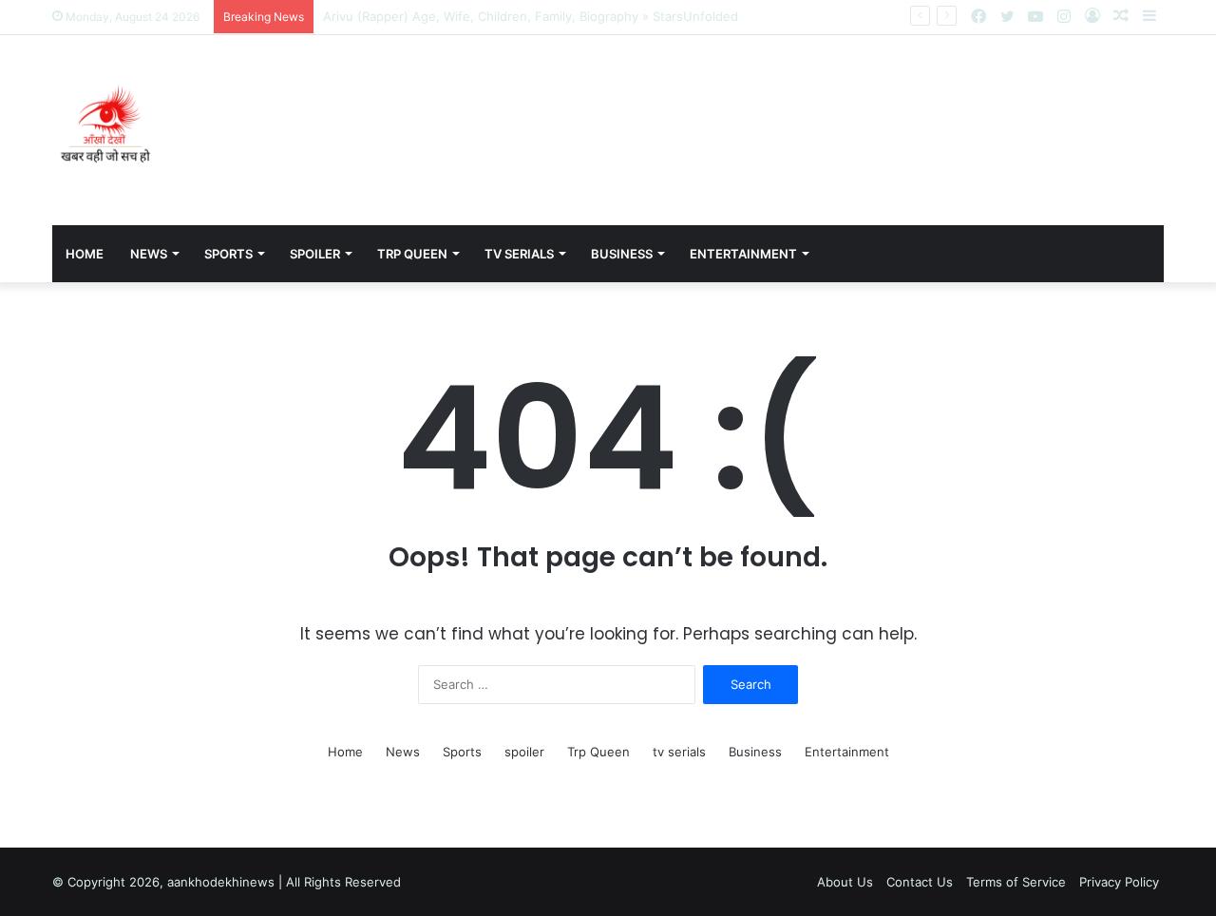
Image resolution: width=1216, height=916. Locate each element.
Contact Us (919, 881)
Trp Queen (412, 253)
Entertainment (743, 253)
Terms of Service (1016, 881)
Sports (228, 253)
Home (85, 253)
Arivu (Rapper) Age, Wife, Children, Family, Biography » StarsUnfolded (530, 16)
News (148, 253)
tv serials (519, 253)
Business (622, 253)
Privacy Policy (1119, 881)
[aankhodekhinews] (109, 130)
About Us (845, 881)
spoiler (315, 253)
